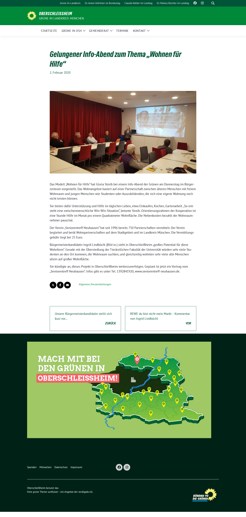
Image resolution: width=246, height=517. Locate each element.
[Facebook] (119, 467)
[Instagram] (127, 467)
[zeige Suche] (213, 3)
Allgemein (84, 284)
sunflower (53, 491)
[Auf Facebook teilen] (60, 285)
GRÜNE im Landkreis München (61, 18)
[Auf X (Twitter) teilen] (53, 285)
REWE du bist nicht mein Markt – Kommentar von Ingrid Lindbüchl (160, 318)
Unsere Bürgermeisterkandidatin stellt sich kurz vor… (85, 318)
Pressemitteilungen (101, 284)
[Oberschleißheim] (31, 15)
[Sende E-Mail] (67, 285)
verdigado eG (85, 491)
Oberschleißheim (55, 13)
